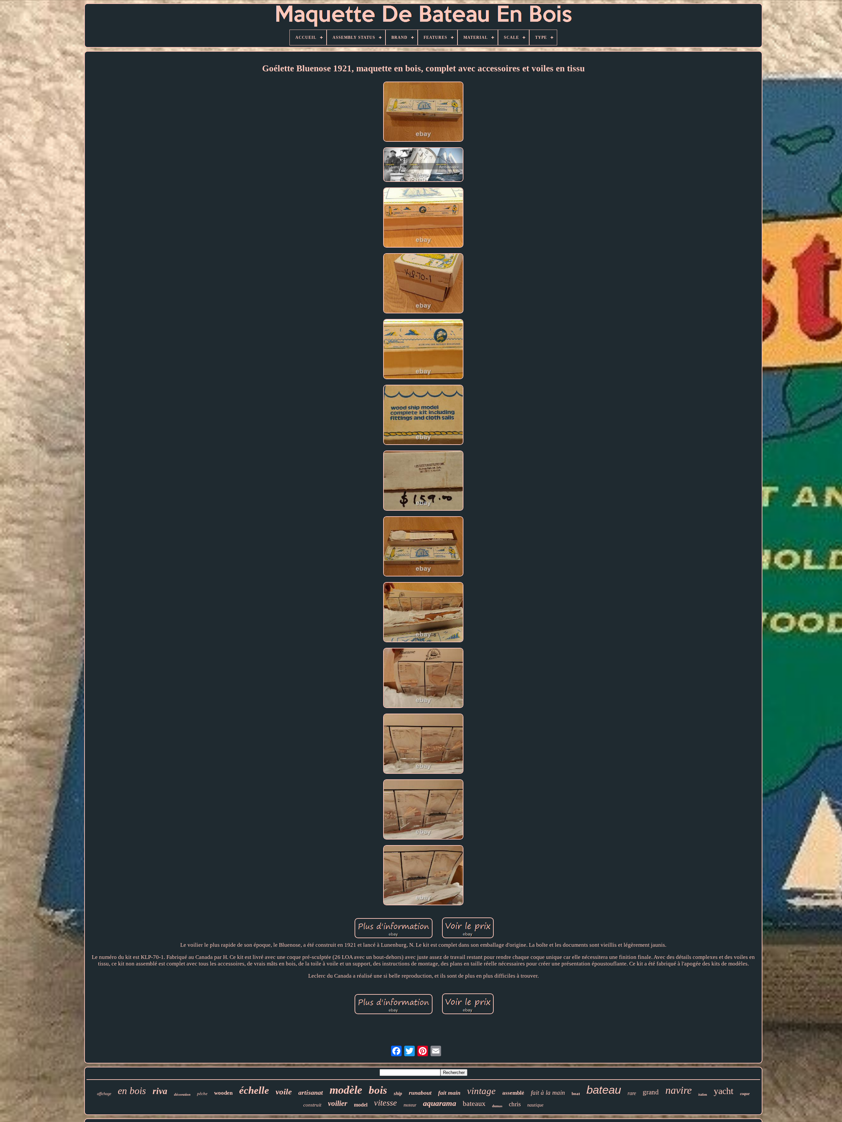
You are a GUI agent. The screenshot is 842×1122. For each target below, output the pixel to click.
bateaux (474, 1103)
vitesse (385, 1103)
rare (632, 1093)
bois (378, 1090)
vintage (481, 1090)
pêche (202, 1093)
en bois (132, 1090)
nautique (535, 1105)
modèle (346, 1090)
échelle (254, 1090)
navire (678, 1090)
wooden (223, 1093)
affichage (104, 1093)
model (360, 1105)
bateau (603, 1089)
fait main (449, 1092)
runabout (420, 1092)
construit (312, 1105)
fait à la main (548, 1092)
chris (515, 1104)
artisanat (310, 1092)
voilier (337, 1103)
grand (651, 1092)
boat (576, 1093)
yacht (723, 1091)
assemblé (513, 1093)
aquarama (439, 1103)
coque (745, 1093)
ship (398, 1093)
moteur (410, 1105)
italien (702, 1094)
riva (160, 1091)
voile (284, 1091)
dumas (497, 1106)
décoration (182, 1094)
